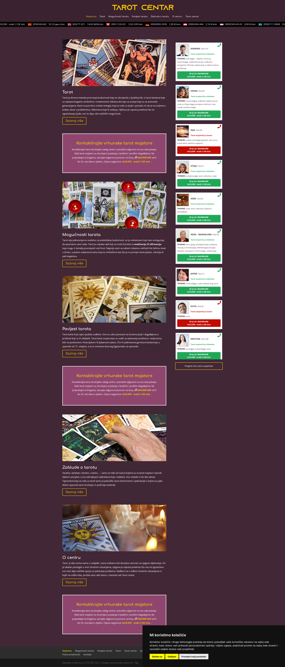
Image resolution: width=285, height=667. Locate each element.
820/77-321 (79, 24)
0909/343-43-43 (232, 24)
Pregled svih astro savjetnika (199, 366)
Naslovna (91, 17)
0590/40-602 (40, 24)
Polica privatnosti (71, 654)
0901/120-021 (118, 24)
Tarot (102, 17)
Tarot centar (192, 17)
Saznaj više (74, 121)
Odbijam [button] (172, 656)
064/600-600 (144, 157)
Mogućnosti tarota (118, 17)
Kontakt (87, 654)
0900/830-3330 (157, 24)
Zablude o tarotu (160, 17)
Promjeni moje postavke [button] (194, 656)
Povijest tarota (139, 17)
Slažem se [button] (157, 656)
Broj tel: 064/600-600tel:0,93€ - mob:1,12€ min (199, 65)
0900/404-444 (194, 24)
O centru (177, 17)
